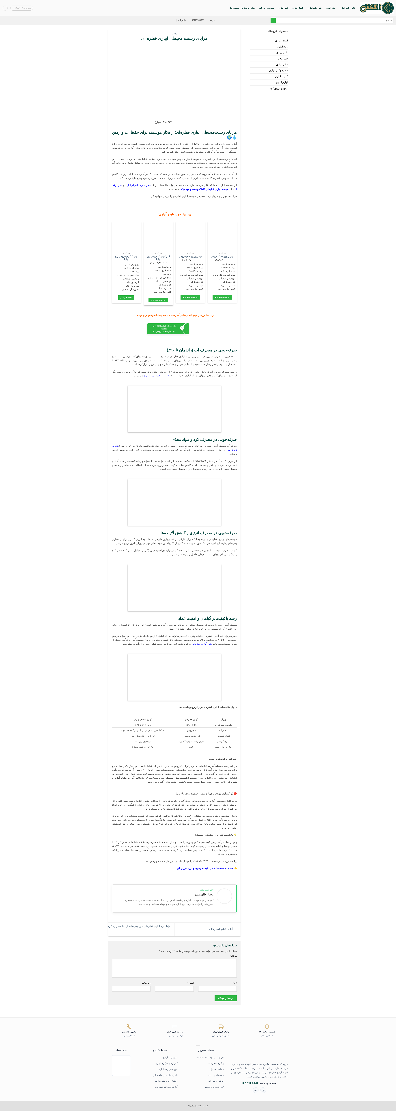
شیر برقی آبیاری (314, 8)
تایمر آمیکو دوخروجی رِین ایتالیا (126, 258)
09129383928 (250, 1083)
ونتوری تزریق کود (266, 8)
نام (235, 983)
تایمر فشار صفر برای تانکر (165, 1075)
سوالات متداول (217, 1069)
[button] (21, 8)
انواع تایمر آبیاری (170, 1057)
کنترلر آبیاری (298, 8)
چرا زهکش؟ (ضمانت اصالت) (210, 1057)
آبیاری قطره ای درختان (221, 929)
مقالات (174, 34)
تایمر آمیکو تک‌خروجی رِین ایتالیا (158, 258)
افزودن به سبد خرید (222, 297)
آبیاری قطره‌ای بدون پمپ (166, 1087)
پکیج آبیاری (330, 8)
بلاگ (253, 8)
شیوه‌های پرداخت (216, 1075)
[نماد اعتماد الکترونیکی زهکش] (121, 1065)
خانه (353, 8)
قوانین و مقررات (216, 1081)
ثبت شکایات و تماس (214, 1087)
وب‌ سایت (146, 983)
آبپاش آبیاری (281, 40)
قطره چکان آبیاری (278, 70)
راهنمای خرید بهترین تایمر (166, 1081)
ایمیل (190, 983)
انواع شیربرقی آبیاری (168, 1069)
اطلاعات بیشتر (126, 297)
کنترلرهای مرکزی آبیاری (167, 1063)
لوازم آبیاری (282, 82)
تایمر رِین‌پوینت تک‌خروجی (222, 256)
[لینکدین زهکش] (255, 1090)
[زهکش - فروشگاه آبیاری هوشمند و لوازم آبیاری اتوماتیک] (377, 8)
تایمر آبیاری (344, 8)
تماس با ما (234, 8)
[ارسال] (273, 20)
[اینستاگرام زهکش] (263, 1090)
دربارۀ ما (245, 8)
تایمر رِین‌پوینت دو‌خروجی (190, 256)
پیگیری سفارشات (216, 1063)
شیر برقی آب (281, 58)
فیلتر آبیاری (283, 8)
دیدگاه (233, 956)
